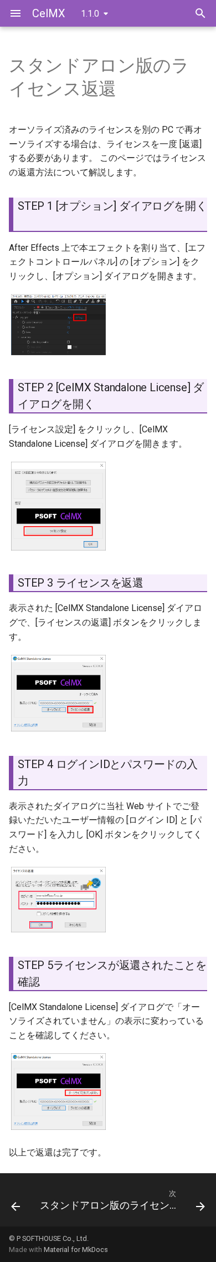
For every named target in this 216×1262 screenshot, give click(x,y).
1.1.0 (90, 13)
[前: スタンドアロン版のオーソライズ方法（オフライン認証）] (15, 1203)
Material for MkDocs (76, 1249)
